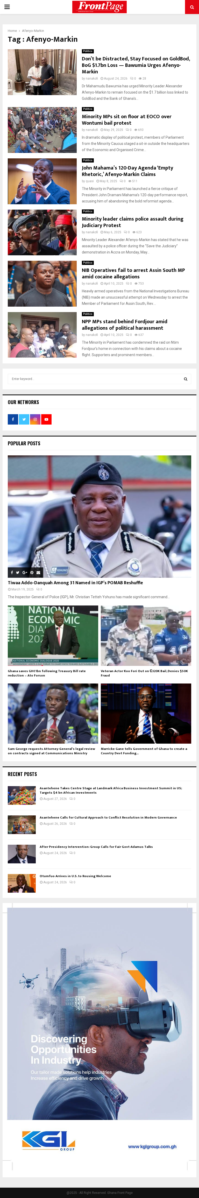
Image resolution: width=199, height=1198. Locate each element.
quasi (90, 181)
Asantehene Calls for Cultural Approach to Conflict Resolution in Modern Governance (108, 817)
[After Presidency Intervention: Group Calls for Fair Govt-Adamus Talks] (22, 854)
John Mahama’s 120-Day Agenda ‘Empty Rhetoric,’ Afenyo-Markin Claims (127, 171)
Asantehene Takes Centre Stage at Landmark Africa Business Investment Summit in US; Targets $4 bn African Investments (111, 790)
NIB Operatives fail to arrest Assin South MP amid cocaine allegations (133, 273)
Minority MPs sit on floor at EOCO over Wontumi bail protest (127, 120)
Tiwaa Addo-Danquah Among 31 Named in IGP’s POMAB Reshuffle (75, 583)
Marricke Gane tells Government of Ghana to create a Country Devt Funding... (144, 751)
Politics (88, 51)
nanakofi (92, 78)
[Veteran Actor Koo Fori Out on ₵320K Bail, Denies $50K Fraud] (146, 635)
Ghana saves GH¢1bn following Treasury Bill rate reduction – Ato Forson (47, 673)
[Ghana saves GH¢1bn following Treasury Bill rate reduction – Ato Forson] (53, 635)
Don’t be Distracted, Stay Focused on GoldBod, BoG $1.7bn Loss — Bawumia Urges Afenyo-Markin (136, 65)
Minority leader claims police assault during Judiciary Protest (132, 222)
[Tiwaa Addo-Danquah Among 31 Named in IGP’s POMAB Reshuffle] (99, 516)
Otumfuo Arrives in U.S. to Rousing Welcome (75, 876)
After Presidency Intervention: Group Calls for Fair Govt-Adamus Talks (96, 847)
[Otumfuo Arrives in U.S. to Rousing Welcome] (22, 883)
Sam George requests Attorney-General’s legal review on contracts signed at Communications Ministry (51, 751)
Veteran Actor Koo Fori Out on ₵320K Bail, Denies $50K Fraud (144, 673)
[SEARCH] (185, 379)
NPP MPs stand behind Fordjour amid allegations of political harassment (124, 325)
